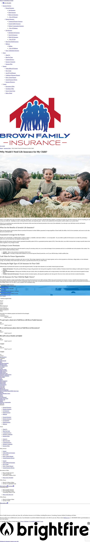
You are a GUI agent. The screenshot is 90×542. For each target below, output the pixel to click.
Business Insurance (10, 19)
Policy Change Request (11, 77)
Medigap (10, 46)
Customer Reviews (10, 59)
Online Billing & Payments (12, 68)
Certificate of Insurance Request (13, 75)
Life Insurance (9, 30)
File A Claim (8, 70)
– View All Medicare (13, 48)
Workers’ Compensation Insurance (16, 26)
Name (1, 300)
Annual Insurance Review (11, 79)
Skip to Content (3, 0)
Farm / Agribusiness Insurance (12, 50)
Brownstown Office (10, 86)
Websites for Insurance (9, 541)
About (4, 52)
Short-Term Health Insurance (12, 41)
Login (41, 521)
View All (2, 403)
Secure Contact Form (10, 91)
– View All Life (11, 39)
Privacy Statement (25, 521)
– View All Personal (12, 17)
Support (4, 66)
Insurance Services (7, 5)
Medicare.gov (66, 517)
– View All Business (13, 28)
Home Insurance (12, 12)
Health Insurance (6, 412)
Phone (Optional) (4, 306)
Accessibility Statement (34, 521)
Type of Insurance (4, 308)
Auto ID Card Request (11, 73)
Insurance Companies (10, 61)
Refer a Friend (9, 93)
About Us (8, 55)
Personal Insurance (10, 8)
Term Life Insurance (12, 35)
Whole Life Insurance (13, 37)
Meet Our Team (9, 57)
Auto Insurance (11, 10)
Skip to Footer (10, 0)
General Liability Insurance (14, 23)
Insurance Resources (10, 82)
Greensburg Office (10, 88)
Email (1, 303)
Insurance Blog (9, 64)
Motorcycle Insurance (13, 14)
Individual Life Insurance (14, 32)
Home (1, 148)
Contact (4, 84)
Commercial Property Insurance (15, 21)
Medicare (8, 44)
